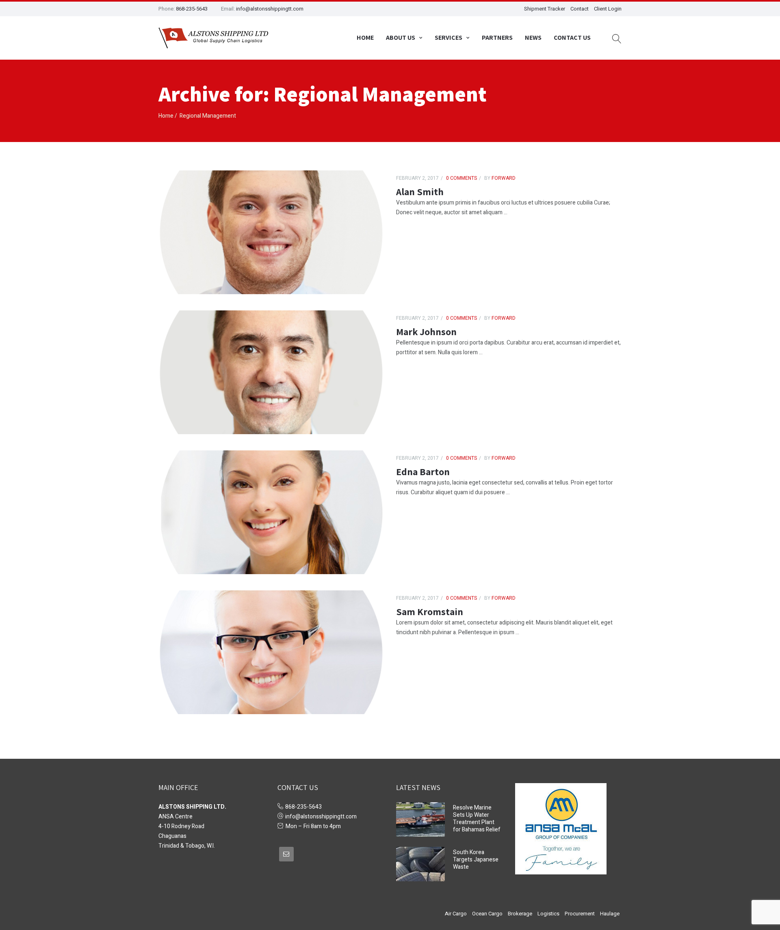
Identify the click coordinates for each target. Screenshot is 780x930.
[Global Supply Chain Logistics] (213, 38)
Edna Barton (423, 471)
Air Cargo (456, 913)
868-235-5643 (192, 9)
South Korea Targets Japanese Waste (475, 859)
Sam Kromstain (429, 611)
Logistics (548, 913)
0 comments (461, 178)
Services (448, 37)
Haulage (610, 913)
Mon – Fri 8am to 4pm (313, 826)
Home (365, 37)
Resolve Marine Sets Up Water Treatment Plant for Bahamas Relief (476, 818)
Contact (579, 9)
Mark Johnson (426, 331)
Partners (497, 37)
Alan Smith (420, 191)
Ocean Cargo (487, 913)
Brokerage (520, 913)
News (533, 37)
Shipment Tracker (544, 9)
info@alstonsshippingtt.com (269, 9)
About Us (400, 37)
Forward (503, 178)
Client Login (608, 9)
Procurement (580, 913)
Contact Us (572, 37)
